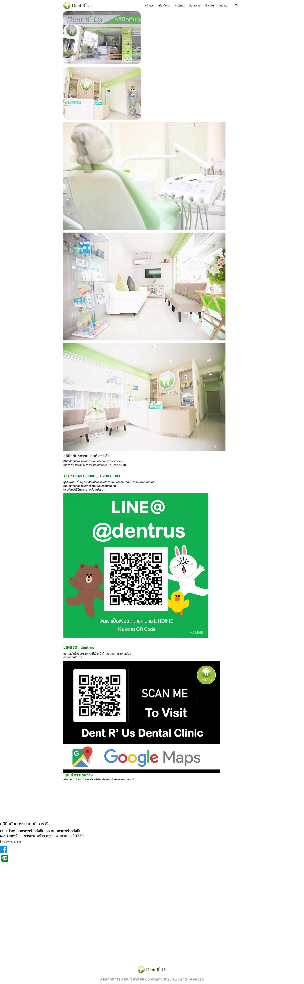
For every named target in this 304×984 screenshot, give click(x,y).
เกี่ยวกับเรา (164, 5)
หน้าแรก (149, 5)
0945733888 (84, 476)
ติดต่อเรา (223, 5)
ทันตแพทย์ (195, 5)
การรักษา (180, 5)
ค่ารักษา (209, 5)
